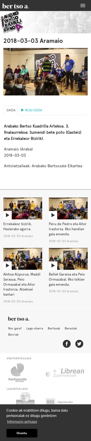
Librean (65, 373)
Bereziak (71, 328)
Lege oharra (34, 328)
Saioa (10, 110)
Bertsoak (54, 328)
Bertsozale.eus (20, 373)
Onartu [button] (22, 433)
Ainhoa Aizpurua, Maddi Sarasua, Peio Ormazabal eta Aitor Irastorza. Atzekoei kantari (21, 284)
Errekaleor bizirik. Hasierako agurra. (17, 226)
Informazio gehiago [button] (22, 422)
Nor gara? (15, 328)
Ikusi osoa (33, 110)
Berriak (13, 334)
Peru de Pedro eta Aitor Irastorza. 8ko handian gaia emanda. (68, 229)
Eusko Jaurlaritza (25, 403)
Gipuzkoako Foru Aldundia (63, 403)
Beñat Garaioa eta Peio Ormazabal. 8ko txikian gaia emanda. (67, 279)
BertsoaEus (22, 5)
